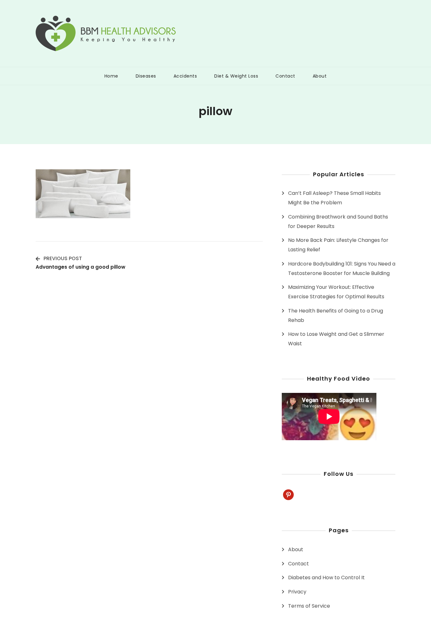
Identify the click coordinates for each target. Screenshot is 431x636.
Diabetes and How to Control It (326, 577)
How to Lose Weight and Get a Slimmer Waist (336, 338)
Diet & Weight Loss (236, 76)
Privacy (297, 591)
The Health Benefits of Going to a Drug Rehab (335, 315)
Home (111, 76)
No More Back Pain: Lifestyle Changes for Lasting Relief (338, 244)
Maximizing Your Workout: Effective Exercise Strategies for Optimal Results (336, 291)
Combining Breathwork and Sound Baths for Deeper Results (338, 221)
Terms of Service (309, 606)
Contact (285, 76)
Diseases (146, 76)
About (320, 76)
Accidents (185, 76)
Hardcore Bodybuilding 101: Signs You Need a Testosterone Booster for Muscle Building (341, 268)
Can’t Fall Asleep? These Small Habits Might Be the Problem (334, 198)
